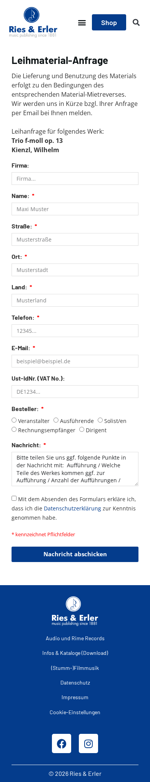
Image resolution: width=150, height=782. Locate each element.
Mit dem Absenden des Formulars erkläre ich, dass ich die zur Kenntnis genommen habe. (74, 508)
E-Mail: (22, 348)
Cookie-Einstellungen (75, 712)
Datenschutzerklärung (72, 508)
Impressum (75, 697)
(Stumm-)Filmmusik (75, 668)
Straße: (22, 226)
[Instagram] (88, 743)
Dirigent (96, 430)
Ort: (17, 256)
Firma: (20, 165)
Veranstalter (34, 421)
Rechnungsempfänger (46, 430)
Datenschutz (75, 682)
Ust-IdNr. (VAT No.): (38, 378)
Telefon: (24, 317)
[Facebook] (61, 743)
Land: (20, 287)
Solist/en (115, 421)
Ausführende (77, 421)
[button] (81, 22)
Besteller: (26, 409)
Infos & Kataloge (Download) (75, 652)
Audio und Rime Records (75, 638)
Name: (21, 196)
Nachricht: (27, 445)
